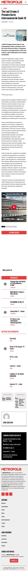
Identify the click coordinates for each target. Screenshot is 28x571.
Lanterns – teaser (15, 366)
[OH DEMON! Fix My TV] (5, 303)
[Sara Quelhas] (6, 416)
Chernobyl (13, 339)
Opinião (12, 325)
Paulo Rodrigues (21, 569)
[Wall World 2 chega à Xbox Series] (5, 294)
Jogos (12, 296)
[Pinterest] (9, 25)
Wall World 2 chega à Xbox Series (17, 293)
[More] (16, 25)
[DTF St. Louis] (5, 358)
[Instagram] (7, 494)
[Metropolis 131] (14, 252)
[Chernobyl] (5, 339)
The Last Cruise (12, 226)
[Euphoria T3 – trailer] (5, 385)
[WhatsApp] (13, 25)
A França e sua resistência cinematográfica (15, 321)
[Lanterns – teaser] (5, 367)
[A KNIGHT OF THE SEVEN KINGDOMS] (5, 376)
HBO (7, 226)
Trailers (13, 287)
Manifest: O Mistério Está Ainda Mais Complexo (22, 402)
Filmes (5, 8)
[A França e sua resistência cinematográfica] (5, 321)
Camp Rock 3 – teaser (17, 311)
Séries (11, 341)
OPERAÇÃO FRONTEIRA (8, 398)
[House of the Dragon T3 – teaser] (5, 349)
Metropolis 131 (7, 270)
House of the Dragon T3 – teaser (17, 348)
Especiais (12, 378)
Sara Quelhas (4, 21)
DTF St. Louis (14, 357)
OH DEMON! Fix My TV (17, 302)
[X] (6, 25)
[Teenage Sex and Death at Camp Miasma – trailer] (5, 284)
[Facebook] (2, 25)
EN (10, 359)
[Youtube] (10, 494)
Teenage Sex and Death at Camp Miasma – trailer (17, 283)
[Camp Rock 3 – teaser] (5, 312)
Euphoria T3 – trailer (16, 384)
